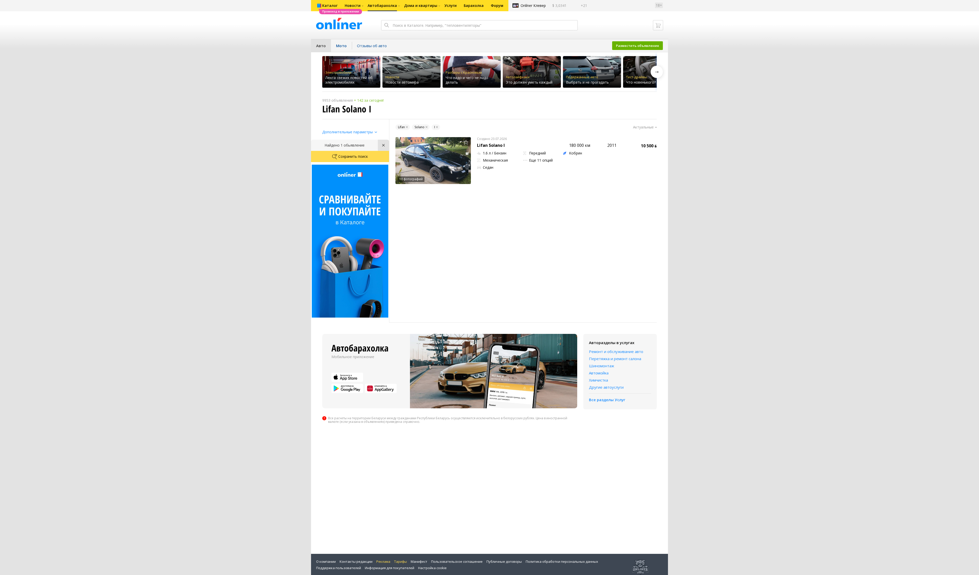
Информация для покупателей (389, 568)
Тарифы (400, 561)
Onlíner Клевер (533, 5)
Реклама (383, 561)
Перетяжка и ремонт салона (615, 358)
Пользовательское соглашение (457, 561)
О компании (326, 561)
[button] (657, 72)
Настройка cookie (432, 568)
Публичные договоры (504, 561)
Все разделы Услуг (607, 399)
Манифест (419, 561)
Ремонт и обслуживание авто (616, 351)
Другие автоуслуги (606, 387)
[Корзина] (658, 25)
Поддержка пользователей (338, 568)
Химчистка (598, 380)
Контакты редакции (356, 561)
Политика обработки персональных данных (562, 561)
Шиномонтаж (601, 365)
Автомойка (599, 372)
